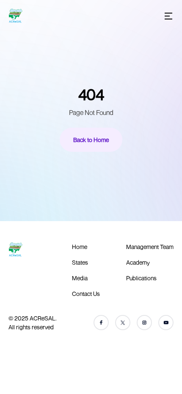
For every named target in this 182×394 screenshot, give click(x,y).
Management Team (150, 246)
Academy (138, 262)
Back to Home (91, 139)
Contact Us (86, 293)
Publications (141, 278)
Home (79, 246)
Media (80, 278)
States (80, 262)
